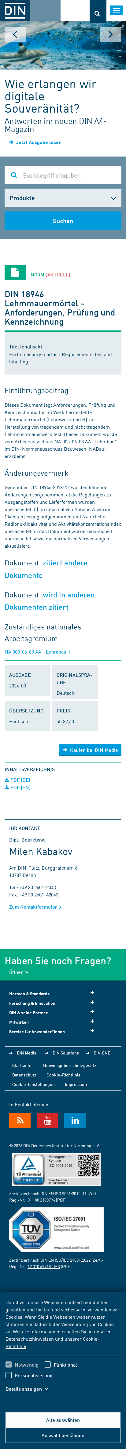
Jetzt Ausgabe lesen (38, 142)
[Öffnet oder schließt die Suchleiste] (98, 11)
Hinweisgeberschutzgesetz (69, 1065)
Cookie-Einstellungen (33, 1084)
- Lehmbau (36, 651)
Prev (15, 34)
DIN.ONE (102, 1052)
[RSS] (20, 1120)
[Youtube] (47, 1120)
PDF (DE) (19, 780)
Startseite (21, 1065)
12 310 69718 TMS (44, 1266)
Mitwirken (19, 1022)
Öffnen (16, 972)
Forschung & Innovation (32, 1003)
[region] (63, 1349)
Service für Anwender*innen (37, 1031)
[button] (30, 1389)
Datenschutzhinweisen (30, 1338)
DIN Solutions (66, 1052)
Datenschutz (24, 1074)
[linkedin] (75, 1120)
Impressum (76, 1084)
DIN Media (26, 1052)
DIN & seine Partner (28, 1012)
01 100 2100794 (41, 1200)
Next (110, 34)
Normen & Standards (29, 993)
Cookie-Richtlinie (63, 1074)
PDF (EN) (20, 787)
